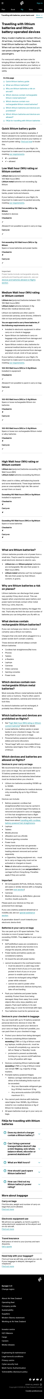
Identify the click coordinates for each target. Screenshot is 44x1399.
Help (40, 9)
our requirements (16, 154)
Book (13, 9)
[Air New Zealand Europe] (22, 3)
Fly (22, 9)
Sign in (40, 3)
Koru (31, 9)
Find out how (26, 141)
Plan (3, 9)
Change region (8, 1289)
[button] (2, 3)
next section (18, 889)
